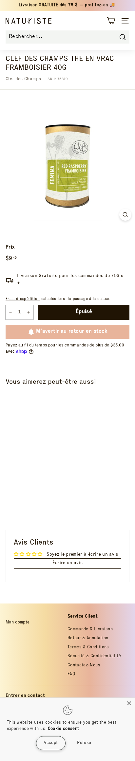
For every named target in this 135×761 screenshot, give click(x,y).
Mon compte (18, 623)
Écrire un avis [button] (67, 563)
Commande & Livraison (90, 629)
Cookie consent (63, 729)
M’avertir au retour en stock (71, 331)
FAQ (71, 674)
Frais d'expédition (23, 299)
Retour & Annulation (88, 638)
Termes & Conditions (88, 647)
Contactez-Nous (84, 665)
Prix (10, 247)
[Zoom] (125, 215)
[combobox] (67, 37)
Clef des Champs (23, 79)
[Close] (129, 703)
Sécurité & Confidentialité (94, 656)
